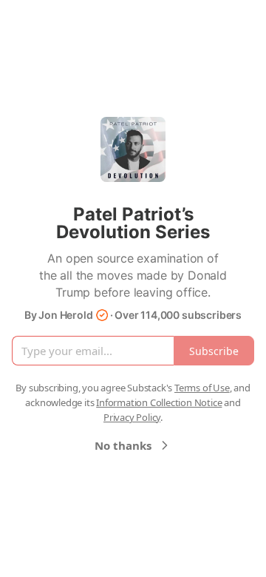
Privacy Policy (131, 417)
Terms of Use (202, 387)
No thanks (123, 445)
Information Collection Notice (159, 402)
